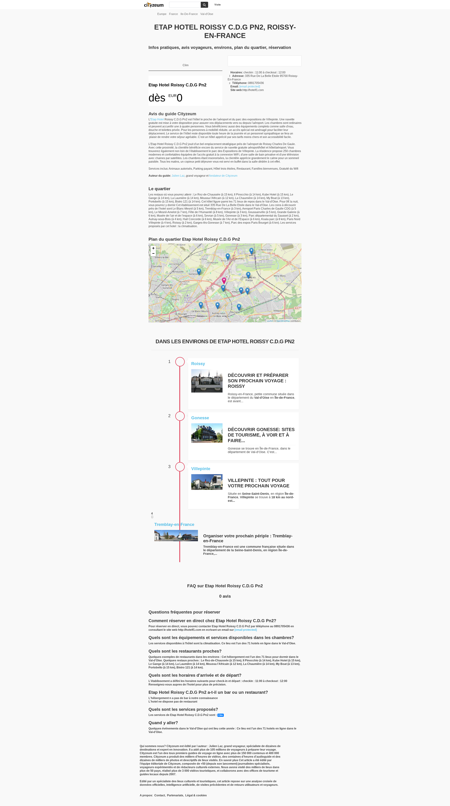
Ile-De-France (189, 13)
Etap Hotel (157, 119)
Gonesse (200, 417)
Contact (159, 795)
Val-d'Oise (206, 13)
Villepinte (200, 468)
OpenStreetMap (283, 320)
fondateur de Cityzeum (223, 175)
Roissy (198, 363)
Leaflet (270, 320)
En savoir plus (229, 760)
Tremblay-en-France (174, 524)
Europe (161, 13)
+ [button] (153, 248)
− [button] (153, 253)
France (173, 13)
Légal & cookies (196, 795)
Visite (217, 4)
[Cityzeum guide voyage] (155, 5)
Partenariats (175, 795)
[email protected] (249, 86)
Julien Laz (178, 175)
